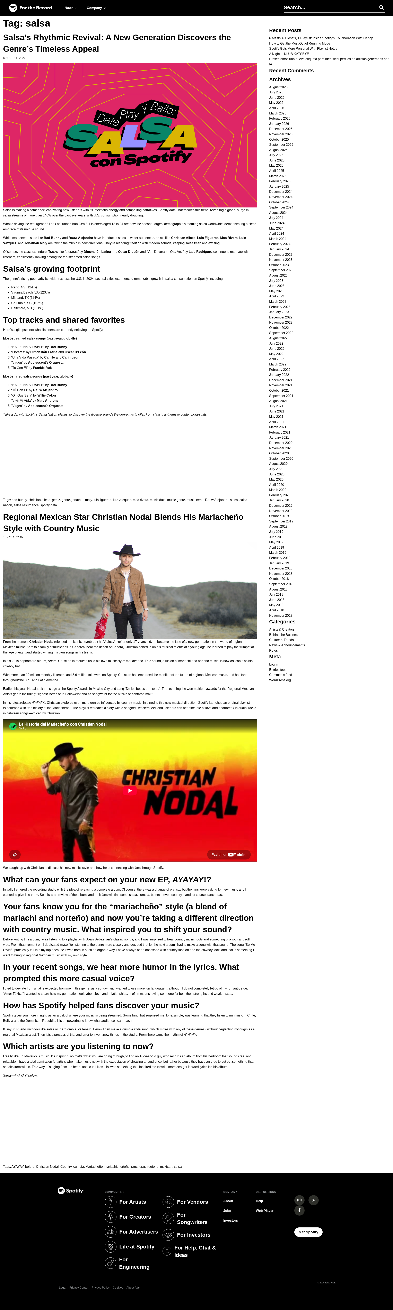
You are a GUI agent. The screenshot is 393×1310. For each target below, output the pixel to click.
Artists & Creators (282, 629)
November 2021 (280, 385)
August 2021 (278, 401)
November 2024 (280, 197)
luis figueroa (102, 500)
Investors (230, 1220)
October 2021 (279, 390)
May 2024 (276, 228)
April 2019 (276, 547)
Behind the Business (284, 635)
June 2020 (277, 474)
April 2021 (276, 422)
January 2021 (279, 437)
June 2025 (277, 160)
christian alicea (39, 500)
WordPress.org (280, 680)
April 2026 (276, 108)
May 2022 (276, 354)
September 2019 (281, 521)
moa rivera (140, 500)
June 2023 (277, 286)
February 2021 (279, 432)
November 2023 (280, 259)
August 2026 (278, 87)
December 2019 (280, 505)
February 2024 (279, 244)
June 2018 (277, 600)
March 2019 (277, 552)
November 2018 (280, 573)
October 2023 (279, 265)
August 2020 (278, 463)
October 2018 (279, 578)
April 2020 (276, 484)
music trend (195, 500)
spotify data (48, 505)
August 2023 (278, 275)
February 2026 (279, 118)
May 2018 (276, 605)
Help (259, 1201)
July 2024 (276, 218)
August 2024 (278, 212)
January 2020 (279, 500)
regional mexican (159, 1166)
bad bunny (19, 500)
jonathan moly (82, 500)
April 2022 (276, 359)
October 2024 (279, 202)
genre (66, 500)
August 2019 (278, 526)
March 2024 (277, 239)
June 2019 (277, 537)
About (228, 1201)
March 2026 (277, 113)
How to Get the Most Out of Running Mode (299, 43)
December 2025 (280, 129)
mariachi (110, 1166)
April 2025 (276, 171)
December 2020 (280, 443)
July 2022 (276, 343)
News (69, 8)
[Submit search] (380, 7)
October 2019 (279, 516)
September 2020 (281, 458)
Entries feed (278, 669)
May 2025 (276, 165)
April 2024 (276, 233)
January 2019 (279, 563)
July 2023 (276, 280)
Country (66, 1166)
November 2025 (280, 134)
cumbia (78, 1166)
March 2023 (277, 301)
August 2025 (278, 150)
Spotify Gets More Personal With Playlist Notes (303, 48)
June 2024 (277, 223)
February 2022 (279, 369)
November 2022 (280, 322)
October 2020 (279, 453)
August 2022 (278, 338)
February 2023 (279, 307)
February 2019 (279, 558)
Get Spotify (311, 1232)
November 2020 (280, 448)
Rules (273, 650)
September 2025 (281, 144)
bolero (29, 1166)
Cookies (118, 1287)
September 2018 (281, 584)
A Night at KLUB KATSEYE (289, 54)
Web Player (264, 1211)
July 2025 (276, 155)
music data (158, 500)
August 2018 (278, 589)
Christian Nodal (47, 1166)
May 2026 (276, 102)
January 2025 (279, 186)
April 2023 (276, 296)
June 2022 (277, 348)
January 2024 (279, 249)
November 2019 (280, 511)
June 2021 (277, 411)
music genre (176, 500)
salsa (234, 500)
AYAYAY (17, 1166)
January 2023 (279, 312)
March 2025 (277, 176)
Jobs (227, 1211)
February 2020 (279, 495)
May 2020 (276, 479)
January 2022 (279, 375)
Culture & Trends (281, 640)
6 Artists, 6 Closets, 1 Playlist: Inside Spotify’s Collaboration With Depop (321, 38)
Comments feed (280, 675)
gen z (56, 500)
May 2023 (276, 291)
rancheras (138, 1166)
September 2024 (281, 207)
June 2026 (277, 97)
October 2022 (279, 327)
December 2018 (280, 568)
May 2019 (276, 542)
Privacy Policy (101, 1287)
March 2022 (277, 364)
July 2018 (276, 594)
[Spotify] (30, 8)
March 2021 (277, 427)
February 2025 (279, 181)
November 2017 (280, 615)
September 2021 (281, 396)
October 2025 (279, 139)
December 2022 (280, 317)
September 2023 (281, 270)
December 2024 (280, 191)
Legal (62, 1287)
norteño (124, 1166)
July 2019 (276, 531)
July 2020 (276, 469)
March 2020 (277, 490)
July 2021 (276, 406)
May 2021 (276, 416)
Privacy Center (78, 1287)
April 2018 (276, 610)
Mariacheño (94, 1166)
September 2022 (281, 333)
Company (94, 8)
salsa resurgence (26, 505)
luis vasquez (122, 500)
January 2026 (279, 124)
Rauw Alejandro (216, 500)
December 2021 (280, 380)
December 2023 (280, 254)
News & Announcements (287, 645)
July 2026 (276, 92)
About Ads (133, 1287)
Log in (273, 664)
